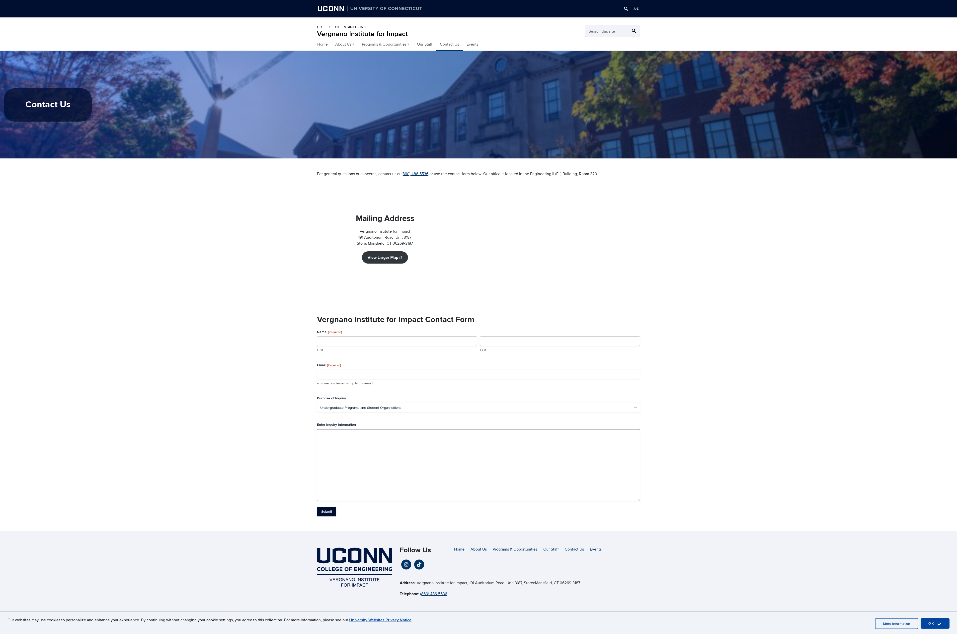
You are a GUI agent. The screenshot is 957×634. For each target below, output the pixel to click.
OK (932, 623)
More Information (896, 624)
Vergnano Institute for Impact (362, 34)
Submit (326, 511)
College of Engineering (341, 27)
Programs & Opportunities (515, 549)
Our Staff (424, 44)
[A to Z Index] (636, 9)
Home (322, 44)
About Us (479, 549)
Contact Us (449, 44)
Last (483, 350)
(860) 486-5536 (414, 173)
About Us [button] (343, 44)
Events (472, 44)
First (320, 350)
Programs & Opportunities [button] (384, 44)
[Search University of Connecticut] (626, 9)
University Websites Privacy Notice (380, 620)
